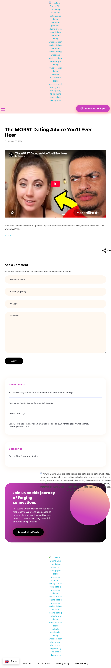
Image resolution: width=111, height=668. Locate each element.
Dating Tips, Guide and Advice (23, 456)
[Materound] (55, 51)
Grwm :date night (17, 413)
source (8, 235)
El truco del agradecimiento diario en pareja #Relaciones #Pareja (41, 392)
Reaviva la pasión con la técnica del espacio (31, 403)
